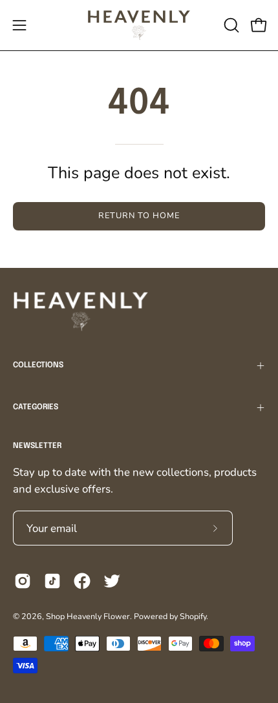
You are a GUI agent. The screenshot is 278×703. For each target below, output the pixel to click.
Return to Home (138, 215)
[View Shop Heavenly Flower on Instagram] (22, 581)
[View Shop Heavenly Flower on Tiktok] (52, 581)
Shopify (193, 616)
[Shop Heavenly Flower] (139, 25)
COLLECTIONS (38, 365)
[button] (230, 25)
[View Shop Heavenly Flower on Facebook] (82, 581)
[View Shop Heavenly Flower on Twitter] (112, 581)
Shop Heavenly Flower (88, 616)
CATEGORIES (35, 407)
